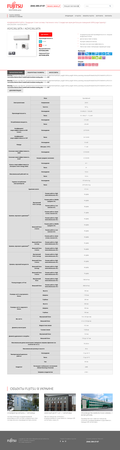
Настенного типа (52, 22)
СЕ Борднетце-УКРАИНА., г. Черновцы (21, 413)
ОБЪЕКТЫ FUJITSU (88, 16)
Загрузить (99, 16)
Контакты (108, 16)
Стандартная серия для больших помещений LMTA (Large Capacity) (82, 22)
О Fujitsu (78, 16)
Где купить (45, 34)
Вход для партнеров (70, 6)
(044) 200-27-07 (37, 6)
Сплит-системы (39, 22)
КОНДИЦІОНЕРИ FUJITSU (15, 22)
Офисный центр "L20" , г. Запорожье (58, 413)
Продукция (69, 16)
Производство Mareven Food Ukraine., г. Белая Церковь (97, 414)
